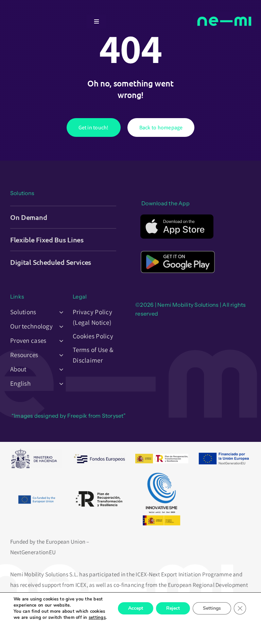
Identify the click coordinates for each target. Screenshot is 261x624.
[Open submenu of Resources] (59, 354)
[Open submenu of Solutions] (59, 311)
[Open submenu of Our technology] (59, 326)
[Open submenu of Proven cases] (59, 340)
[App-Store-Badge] (176, 217)
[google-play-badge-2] (177, 248)
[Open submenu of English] (59, 383)
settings (97, 617)
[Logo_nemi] (224, 9)
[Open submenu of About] (59, 369)
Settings (212, 608)
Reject (173, 608)
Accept (135, 608)
